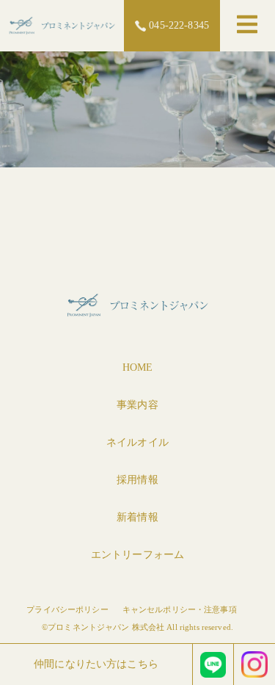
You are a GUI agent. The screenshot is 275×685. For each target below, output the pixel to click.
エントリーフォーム (137, 554)
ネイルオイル (137, 442)
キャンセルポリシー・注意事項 (179, 609)
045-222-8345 (177, 25)
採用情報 (137, 479)
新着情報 (137, 517)
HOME (137, 367)
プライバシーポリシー (67, 609)
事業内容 (137, 404)
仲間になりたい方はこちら (96, 664)
